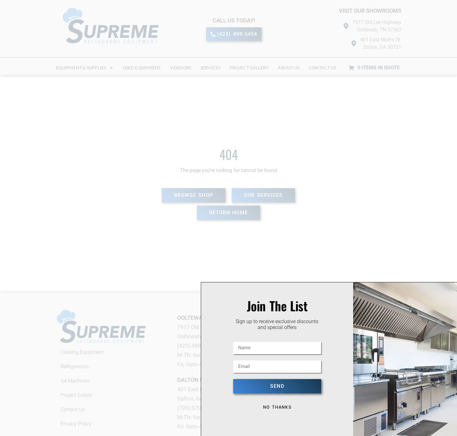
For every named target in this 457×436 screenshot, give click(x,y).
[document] (228, 218)
